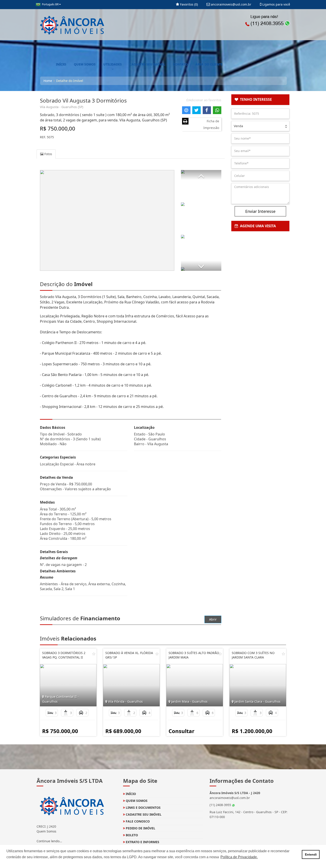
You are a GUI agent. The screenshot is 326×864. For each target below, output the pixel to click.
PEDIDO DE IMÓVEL (140, 828)
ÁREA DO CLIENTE (209, 64)
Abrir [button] (213, 619)
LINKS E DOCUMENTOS (143, 807)
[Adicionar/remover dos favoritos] (93, 653)
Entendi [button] (311, 854)
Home (47, 81)
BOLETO (131, 835)
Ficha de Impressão (211, 124)
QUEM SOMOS (85, 64)
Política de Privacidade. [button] (239, 857)
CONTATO (180, 64)
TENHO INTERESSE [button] (255, 99)
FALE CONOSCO (137, 821)
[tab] (260, 99)
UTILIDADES (112, 64)
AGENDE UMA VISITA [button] (257, 225)
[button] (201, 175)
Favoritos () (188, 4)
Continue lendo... (49, 841)
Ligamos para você (275, 4)
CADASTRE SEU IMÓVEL (147, 64)
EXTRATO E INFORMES (142, 842)
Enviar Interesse (260, 211)
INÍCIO (61, 64)
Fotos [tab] (47, 154)
